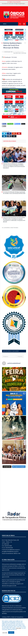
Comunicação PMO (8, 51)
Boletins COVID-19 (18, 53)
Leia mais (18, 628)
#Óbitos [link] (4, 73)
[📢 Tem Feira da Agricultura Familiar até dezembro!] (14, 379)
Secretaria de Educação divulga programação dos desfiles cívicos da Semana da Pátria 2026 (14, 3)
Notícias (24, 53)
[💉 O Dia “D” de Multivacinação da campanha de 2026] (14, 403)
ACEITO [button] (11, 632)
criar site (11, 605)
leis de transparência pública (16, 611)
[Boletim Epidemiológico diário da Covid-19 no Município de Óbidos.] (14, 35)
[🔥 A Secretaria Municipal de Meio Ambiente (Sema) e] (14, 428)
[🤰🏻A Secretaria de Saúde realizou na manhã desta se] (14, 452)
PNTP (8, 617)
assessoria (18, 607)
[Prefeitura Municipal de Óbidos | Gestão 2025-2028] (14, 14)
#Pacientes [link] (5, 67)
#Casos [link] (4, 61)
